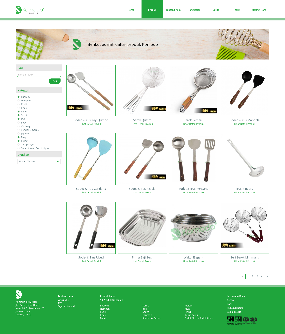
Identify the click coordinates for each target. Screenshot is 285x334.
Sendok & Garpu (30, 129)
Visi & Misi (63, 300)
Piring (24, 140)
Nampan (26, 100)
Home (130, 9)
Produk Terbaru (27, 161)
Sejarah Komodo (67, 306)
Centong (25, 126)
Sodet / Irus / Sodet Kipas (35, 148)
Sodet (24, 122)
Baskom (25, 96)
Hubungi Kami (259, 9)
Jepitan (25, 133)
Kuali (24, 104)
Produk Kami (107, 296)
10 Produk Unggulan (111, 300)
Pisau (24, 107)
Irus (23, 119)
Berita (216, 9)
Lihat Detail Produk (90, 123)
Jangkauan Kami (236, 296)
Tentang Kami (173, 9)
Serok (24, 115)
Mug (23, 137)
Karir (237, 9)
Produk (152, 9)
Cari (54, 81)
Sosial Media (234, 311)
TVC (60, 303)
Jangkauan (195, 9)
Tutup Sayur (28, 144)
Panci (24, 111)
